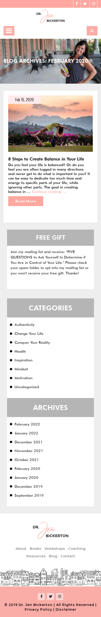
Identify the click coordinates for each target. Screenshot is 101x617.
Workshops (54, 548)
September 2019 (29, 495)
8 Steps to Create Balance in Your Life (46, 158)
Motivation (23, 378)
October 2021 (27, 459)
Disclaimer (66, 609)
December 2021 (29, 442)
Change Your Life (29, 333)
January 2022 (26, 433)
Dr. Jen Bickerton (36, 605)
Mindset (21, 369)
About (21, 548)
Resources (36, 556)
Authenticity (25, 324)
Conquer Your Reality (32, 342)
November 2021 (29, 451)
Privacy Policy (38, 609)
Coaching (76, 548)
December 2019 (29, 486)
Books (35, 548)
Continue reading (49, 191)
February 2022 (27, 424)
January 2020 (26, 477)
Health (20, 351)
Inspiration (23, 360)
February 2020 (27, 468)
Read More (25, 201)
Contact (68, 556)
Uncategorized (27, 387)
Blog (53, 556)
